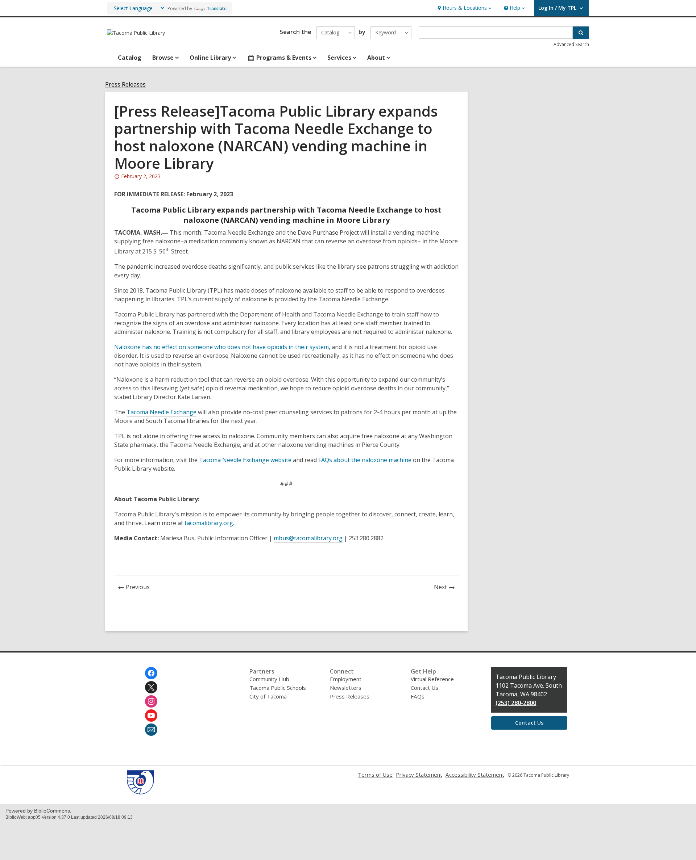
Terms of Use (375, 774)
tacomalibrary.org (209, 523)
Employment (345, 679)
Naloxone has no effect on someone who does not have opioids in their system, (222, 347)
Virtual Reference (432, 679)
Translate (217, 8)
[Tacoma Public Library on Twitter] (151, 687)
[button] (464, 8)
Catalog (129, 58)
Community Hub (269, 679)
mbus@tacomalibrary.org (308, 538)
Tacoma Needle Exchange (161, 412)
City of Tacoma (268, 696)
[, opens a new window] (140, 792)
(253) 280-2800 (516, 703)
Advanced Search (571, 44)
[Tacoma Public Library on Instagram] (151, 701)
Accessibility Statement (475, 774)
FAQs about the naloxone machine (364, 460)
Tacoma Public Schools (277, 687)
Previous (140, 588)
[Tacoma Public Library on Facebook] (151, 673)
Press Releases (125, 84)
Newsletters (345, 687)
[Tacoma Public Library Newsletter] (151, 729)
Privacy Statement (419, 774)
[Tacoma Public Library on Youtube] (151, 715)
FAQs (417, 696)
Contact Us (424, 687)
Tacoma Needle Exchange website (245, 460)
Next (446, 588)
